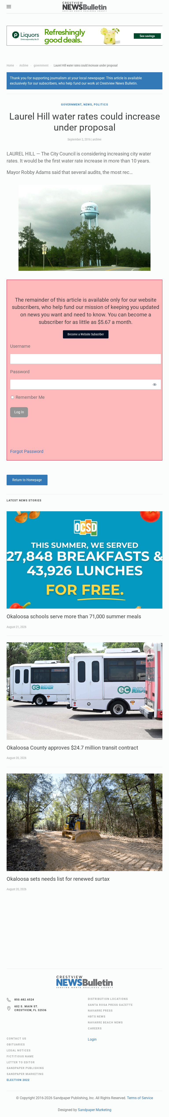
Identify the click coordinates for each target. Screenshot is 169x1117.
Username (20, 346)
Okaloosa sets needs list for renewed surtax (58, 879)
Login (92, 1039)
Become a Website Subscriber (86, 334)
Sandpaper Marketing (94, 1110)
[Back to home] (84, 6)
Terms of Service (140, 1098)
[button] (9, 6)
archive (97, 139)
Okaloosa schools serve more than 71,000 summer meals (74, 616)
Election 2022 (18, 1080)
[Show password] (155, 384)
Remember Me (30, 397)
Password (19, 371)
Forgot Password (26, 451)
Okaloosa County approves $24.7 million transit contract (72, 748)
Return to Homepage (27, 480)
